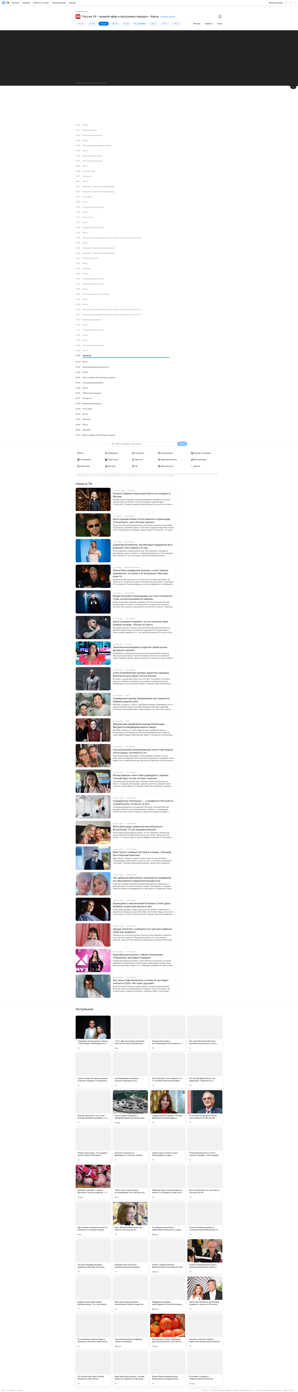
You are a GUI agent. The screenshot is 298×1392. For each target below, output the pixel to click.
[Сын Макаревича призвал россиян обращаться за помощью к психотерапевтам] (130, 1070)
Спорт (219, 23)
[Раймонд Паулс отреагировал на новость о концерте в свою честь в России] (167, 1182)
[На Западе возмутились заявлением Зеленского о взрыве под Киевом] (167, 1219)
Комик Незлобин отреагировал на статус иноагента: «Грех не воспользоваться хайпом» (143, 597)
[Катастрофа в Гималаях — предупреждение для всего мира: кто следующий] (130, 1107)
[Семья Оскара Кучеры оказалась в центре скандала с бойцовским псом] (93, 1070)
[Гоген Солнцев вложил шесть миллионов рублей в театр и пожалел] (204, 1256)
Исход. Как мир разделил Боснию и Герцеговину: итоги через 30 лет (112, 238)
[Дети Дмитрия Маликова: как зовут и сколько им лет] (130, 1219)
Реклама (20, 1390)
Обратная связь (288, 1390)
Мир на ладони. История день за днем (99, 377)
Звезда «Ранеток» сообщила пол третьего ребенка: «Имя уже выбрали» (142, 930)
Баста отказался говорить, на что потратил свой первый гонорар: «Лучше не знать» (140, 623)
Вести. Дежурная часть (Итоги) (96, 294)
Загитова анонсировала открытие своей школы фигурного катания (140, 649)
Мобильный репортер (92, 320)
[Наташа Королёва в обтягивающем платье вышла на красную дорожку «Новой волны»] (167, 1033)
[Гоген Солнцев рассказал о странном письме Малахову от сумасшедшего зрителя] (204, 1219)
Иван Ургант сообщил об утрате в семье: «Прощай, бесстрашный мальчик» (142, 854)
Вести (85, 125)
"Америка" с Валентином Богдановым (99, 186)
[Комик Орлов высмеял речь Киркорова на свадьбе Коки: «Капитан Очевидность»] (167, 1368)
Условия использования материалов (268, 1390)
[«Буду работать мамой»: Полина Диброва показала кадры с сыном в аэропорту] (167, 1107)
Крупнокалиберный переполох (96, 367)
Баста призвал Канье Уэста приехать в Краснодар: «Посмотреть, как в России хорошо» (142, 521)
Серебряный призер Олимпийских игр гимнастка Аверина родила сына (141, 700)
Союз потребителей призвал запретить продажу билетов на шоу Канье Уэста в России (141, 674)
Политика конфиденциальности (243, 1390)
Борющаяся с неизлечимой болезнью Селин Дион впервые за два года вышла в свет (142, 905)
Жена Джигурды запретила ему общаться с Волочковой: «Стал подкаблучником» (138, 828)
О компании (11, 1390)
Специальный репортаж (93, 207)
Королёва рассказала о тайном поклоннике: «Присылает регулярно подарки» (138, 956)
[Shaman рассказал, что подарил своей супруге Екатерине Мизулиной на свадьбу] (93, 1144)
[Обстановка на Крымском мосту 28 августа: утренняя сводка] (93, 1219)
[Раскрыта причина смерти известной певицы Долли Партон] (204, 1331)
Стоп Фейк (87, 197)
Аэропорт (87, 268)
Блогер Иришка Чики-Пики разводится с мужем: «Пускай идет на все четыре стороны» (141, 777)
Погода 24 (87, 176)
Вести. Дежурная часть (93, 135)
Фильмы (196, 23)
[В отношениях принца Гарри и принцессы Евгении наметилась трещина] (93, 1331)
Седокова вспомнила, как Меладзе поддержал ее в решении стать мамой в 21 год (142, 546)
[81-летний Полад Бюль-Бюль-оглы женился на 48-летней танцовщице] (204, 1107)
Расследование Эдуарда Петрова (97, 145)
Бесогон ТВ (88, 217)
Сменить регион (168, 17)
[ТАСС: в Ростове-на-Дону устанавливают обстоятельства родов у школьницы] (130, 1182)
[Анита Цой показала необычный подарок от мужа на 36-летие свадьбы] (204, 1293)
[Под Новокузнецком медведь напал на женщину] (130, 1331)
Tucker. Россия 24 (90, 258)
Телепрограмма (82, 11)
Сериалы (209, 23)
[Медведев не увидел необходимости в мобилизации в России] (167, 1293)
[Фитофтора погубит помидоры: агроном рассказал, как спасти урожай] (167, 1331)
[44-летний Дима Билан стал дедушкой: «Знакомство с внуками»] (204, 1070)
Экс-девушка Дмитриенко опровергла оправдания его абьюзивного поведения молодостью (142, 879)
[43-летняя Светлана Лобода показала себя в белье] (93, 1368)
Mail (3, 1390)
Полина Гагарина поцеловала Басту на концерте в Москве (141, 495)
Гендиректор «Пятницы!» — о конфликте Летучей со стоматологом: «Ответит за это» (143, 802)
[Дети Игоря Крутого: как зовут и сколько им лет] (204, 1182)
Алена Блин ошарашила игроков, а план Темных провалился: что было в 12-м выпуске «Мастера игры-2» (140, 573)
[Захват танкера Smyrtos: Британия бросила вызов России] (167, 1256)
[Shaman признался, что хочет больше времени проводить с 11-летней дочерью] (93, 1107)
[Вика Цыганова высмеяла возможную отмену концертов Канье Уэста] (130, 1293)
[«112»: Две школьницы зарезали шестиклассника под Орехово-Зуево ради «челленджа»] (130, 1033)
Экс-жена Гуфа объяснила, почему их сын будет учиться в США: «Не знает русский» (141, 982)
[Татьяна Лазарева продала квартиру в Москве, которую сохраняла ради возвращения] (93, 1256)
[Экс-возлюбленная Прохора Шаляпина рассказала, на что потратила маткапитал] (204, 1033)
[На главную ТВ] (7, 3)
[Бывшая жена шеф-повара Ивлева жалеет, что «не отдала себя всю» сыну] (93, 1293)
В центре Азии (89, 171)
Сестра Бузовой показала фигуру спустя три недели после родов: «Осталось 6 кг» (143, 751)
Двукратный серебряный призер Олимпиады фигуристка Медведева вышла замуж (138, 725)
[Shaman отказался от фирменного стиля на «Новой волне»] (130, 1144)
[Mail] (3, 3)
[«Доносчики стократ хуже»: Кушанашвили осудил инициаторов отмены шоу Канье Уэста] (167, 1144)
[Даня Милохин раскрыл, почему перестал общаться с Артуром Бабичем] (130, 1368)
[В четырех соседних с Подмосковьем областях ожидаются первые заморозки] (204, 1368)
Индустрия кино (89, 130)
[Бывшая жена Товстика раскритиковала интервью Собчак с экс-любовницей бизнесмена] (130, 1256)
